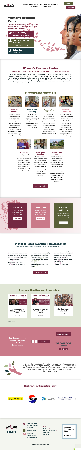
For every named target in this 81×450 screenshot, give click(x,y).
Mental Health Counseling (31, 111)
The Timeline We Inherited (63, 310)
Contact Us (47, 7)
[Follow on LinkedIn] (66, 349)
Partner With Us (40, 272)
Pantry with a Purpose (49, 111)
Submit (43, 341)
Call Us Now (17, 50)
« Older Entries (11, 321)
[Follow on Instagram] (63, 349)
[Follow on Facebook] (60, 349)
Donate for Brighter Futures (21, 41)
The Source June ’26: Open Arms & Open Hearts (40, 311)
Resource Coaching (15, 111)
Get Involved (34, 7)
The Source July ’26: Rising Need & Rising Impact (17, 311)
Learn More (18, 218)
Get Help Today (19, 32)
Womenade (24, 152)
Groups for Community (66, 111)
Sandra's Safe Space (57, 153)
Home (25, 4)
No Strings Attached (40, 153)
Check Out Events (63, 334)
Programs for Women (48, 4)
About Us (32, 4)
